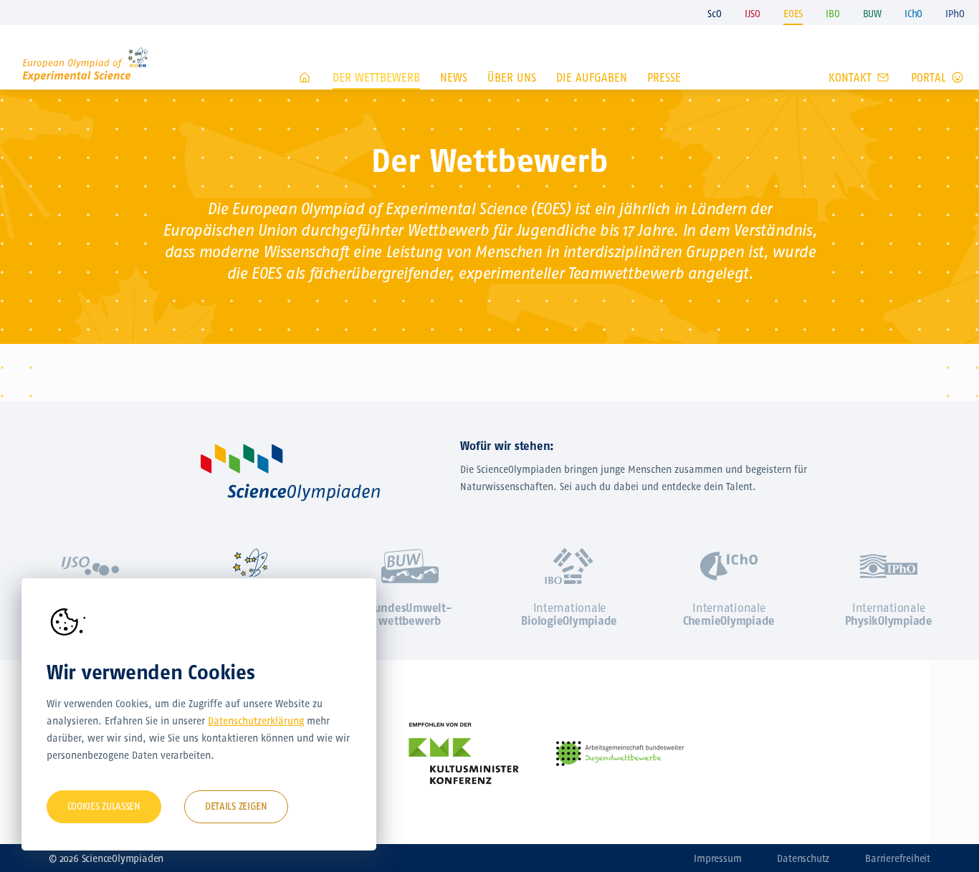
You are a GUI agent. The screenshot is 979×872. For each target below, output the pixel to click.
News (453, 78)
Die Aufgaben (591, 78)
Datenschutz (803, 859)
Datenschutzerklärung (256, 721)
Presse (664, 78)
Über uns (511, 78)
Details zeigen (236, 806)
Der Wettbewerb (376, 78)
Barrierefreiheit (897, 859)
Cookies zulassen (103, 806)
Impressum (717, 859)
